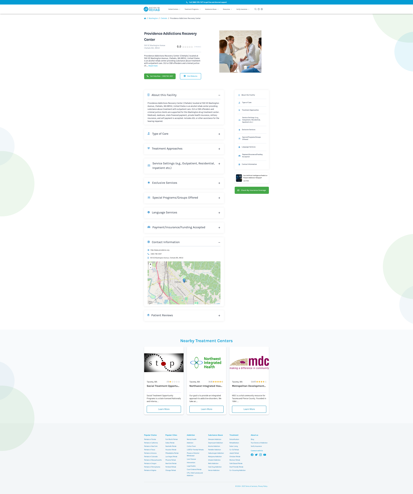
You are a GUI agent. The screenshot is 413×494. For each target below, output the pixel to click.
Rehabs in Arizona (150, 453)
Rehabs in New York (150, 446)
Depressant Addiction (215, 443)
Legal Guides (191, 466)
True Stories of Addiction (259, 443)
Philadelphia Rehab (172, 453)
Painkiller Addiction (214, 450)
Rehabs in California (151, 443)
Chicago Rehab (170, 470)
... (152, 66)
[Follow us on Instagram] (260, 454)
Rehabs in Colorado (151, 456)
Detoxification (234, 439)
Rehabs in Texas (149, 450)
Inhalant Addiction (214, 460)
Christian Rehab (234, 456)
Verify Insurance (256, 446)
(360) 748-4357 (156, 254)
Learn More (164, 409)
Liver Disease (191, 459)
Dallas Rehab (169, 443)
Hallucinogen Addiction (216, 453)
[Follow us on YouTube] (264, 454)
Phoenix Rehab (170, 460)
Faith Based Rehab (235, 463)
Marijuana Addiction (215, 456)
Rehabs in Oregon (150, 463)
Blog (252, 439)
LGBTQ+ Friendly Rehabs (195, 450)
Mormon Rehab (234, 460)
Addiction (191, 435)
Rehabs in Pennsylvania (152, 467)
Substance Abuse (215, 435)
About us (254, 435)
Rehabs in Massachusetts (153, 460)
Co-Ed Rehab (234, 450)
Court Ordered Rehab (194, 469)
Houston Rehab (170, 450)
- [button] (150, 267)
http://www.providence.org (160, 250)
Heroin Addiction (214, 470)
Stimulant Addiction (214, 439)
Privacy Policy (262, 486)
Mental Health (191, 439)
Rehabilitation (234, 443)
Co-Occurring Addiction (237, 470)
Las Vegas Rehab (171, 456)
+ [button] (150, 264)
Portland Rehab (170, 467)
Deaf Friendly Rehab (236, 467)
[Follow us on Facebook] (252, 454)
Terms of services (251, 486)
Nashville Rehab (170, 446)
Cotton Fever (191, 446)
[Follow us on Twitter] (256, 454)
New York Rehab (170, 463)
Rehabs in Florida (150, 439)
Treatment (233, 435)
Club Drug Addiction (215, 467)
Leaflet (218, 303)
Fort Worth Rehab (171, 439)
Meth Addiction (213, 463)
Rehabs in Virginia (150, 470)
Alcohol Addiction (214, 446)
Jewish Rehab (234, 453)
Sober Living (233, 446)
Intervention (191, 462)
